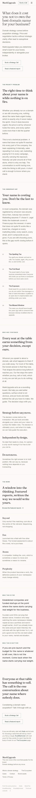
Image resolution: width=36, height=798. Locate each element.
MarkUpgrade (9, 2)
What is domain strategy (10, 770)
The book (28, 788)
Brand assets (22, 774)
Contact (12, 774)
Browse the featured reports (11, 508)
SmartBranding (6, 788)
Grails (23, 731)
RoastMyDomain (20, 736)
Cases (4, 774)
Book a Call (23, 3)
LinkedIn (4, 791)
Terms (4, 777)
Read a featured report (12, 69)
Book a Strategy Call (11, 62)
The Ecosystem (21, 740)
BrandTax (27, 786)
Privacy (10, 777)
